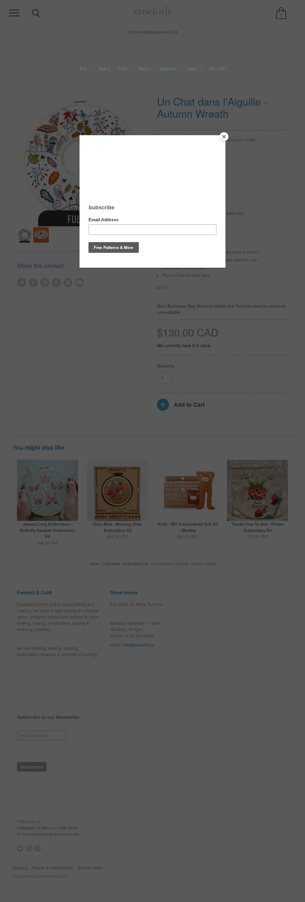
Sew (103, 68)
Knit (84, 68)
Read (144, 68)
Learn (193, 68)
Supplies (168, 68)
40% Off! (217, 68)
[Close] (224, 136)
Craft (123, 68)
